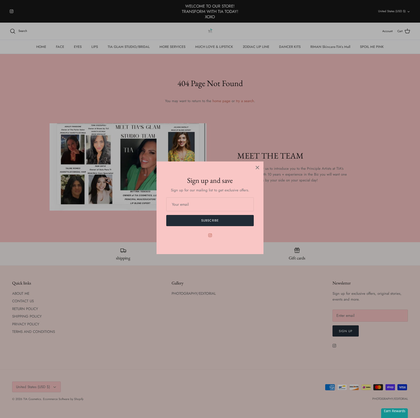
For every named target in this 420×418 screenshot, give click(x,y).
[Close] (257, 167)
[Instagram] (210, 235)
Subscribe (210, 220)
